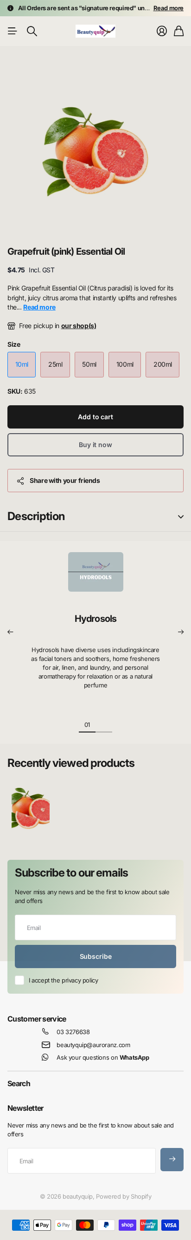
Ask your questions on (103, 1057)
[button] (10, 632)
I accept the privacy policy (63, 980)
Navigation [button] (12, 31)
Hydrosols (96, 618)
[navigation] (104, 724)
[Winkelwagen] (179, 31)
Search (18, 1083)
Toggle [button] (181, 516)
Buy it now (95, 445)
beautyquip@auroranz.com (93, 1045)
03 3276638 (73, 1032)
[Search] (32, 31)
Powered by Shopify (123, 1196)
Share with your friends (65, 480)
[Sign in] (162, 31)
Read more (168, 8)
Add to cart (95, 417)
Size (13, 344)
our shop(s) (78, 326)
